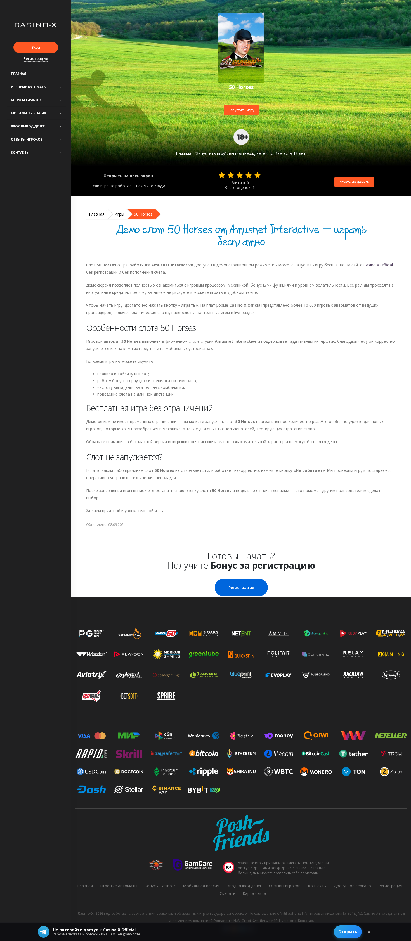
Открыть (347, 931)
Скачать (227, 893)
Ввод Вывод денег (28, 126)
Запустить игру (241, 109)
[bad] (222, 175)
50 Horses (143, 214)
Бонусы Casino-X (26, 100)
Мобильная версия (28, 113)
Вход (35, 47)
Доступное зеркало (352, 885)
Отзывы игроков (26, 139)
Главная (18, 73)
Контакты (20, 152)
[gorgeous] (257, 175)
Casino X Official (378, 265)
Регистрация (35, 58)
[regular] (240, 175)
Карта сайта (254, 893)
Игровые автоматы (29, 86)
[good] (248, 175)
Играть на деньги (354, 182)
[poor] (231, 175)
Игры (119, 214)
